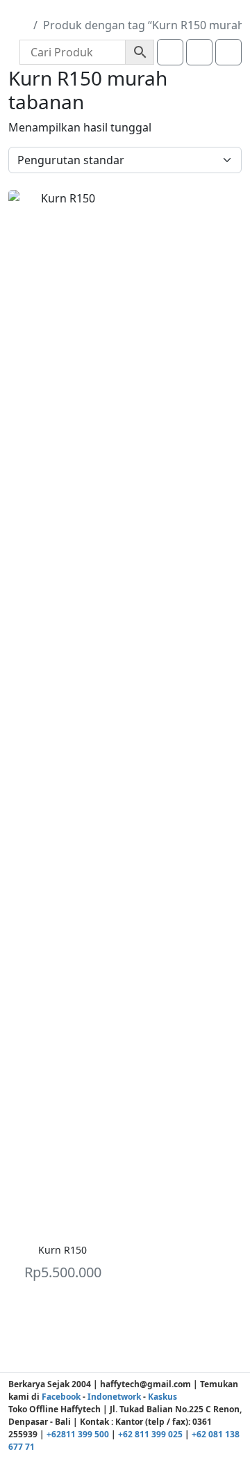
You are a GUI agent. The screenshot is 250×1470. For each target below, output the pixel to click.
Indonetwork (114, 1397)
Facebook (61, 1397)
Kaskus (162, 1397)
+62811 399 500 (78, 1434)
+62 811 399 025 (150, 1434)
